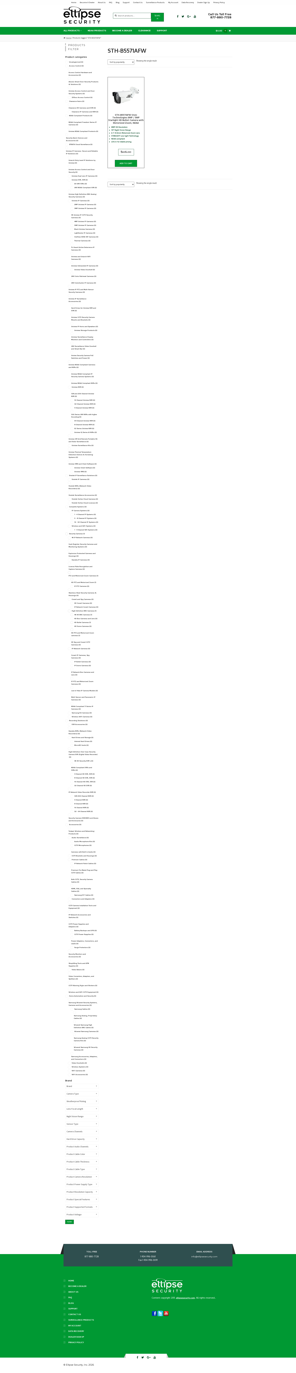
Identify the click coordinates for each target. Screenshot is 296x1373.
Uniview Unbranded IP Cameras (84, 266)
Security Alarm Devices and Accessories (76, 139)
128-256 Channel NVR (84, 796)
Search (157, 17)
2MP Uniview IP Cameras (85, 204)
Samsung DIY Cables (83, 895)
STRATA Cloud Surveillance (80, 144)
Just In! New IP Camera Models (84, 691)
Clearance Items (76, 101)
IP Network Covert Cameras (86, 607)
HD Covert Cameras (83, 603)
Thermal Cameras (82, 241)
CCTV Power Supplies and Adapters (79, 925)
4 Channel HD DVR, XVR (84, 774)
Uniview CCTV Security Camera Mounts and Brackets (83, 318)
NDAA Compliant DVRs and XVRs (81, 769)
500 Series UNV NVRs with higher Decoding (84, 415)
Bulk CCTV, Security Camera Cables (82, 880)
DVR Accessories (80, 724)
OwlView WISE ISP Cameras (86, 237)
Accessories (75, 825)
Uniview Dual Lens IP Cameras (84, 176)
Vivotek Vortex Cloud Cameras (85, 499)
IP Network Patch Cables (85, 863)
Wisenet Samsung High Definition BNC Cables (84, 1026)
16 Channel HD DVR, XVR (84, 782)
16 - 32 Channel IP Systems (86, 522)
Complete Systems (78, 507)
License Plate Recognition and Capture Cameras (80, 567)
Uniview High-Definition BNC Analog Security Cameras (82, 195)
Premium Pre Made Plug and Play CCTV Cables (84, 871)
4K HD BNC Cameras (83, 615)
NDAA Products (97, 30)
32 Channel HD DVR (83, 786)
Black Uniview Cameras (84, 229)
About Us (102, 2)
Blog (117, 2)
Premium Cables (79, 860)
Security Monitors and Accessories (77, 955)
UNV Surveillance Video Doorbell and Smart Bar (83, 347)
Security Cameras (77, 534)
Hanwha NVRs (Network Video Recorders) (80, 732)
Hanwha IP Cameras (81, 560)
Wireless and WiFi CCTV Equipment (84, 992)
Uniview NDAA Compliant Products (83, 131)
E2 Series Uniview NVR (84, 428)
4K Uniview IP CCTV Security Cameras (82, 216)
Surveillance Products (155, 2)
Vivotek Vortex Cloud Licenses (85, 503)
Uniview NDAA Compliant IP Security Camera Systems (82, 375)
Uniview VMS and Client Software (83, 464)
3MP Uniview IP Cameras (85, 208)
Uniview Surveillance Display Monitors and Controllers (82, 338)
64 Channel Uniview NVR (84, 421)
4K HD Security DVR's (83, 761)
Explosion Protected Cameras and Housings (82, 554)
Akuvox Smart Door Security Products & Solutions (83, 83)
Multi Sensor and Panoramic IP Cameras (83, 698)
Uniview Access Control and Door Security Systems (82, 92)
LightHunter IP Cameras (84, 233)
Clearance (144, 30)
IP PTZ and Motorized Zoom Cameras (82, 682)
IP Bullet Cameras (82, 662)
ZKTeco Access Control (82, 97)
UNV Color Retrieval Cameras (83, 276)
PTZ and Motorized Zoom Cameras (83, 576)
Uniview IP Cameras (81, 201)
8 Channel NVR (81, 804)
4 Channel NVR (81, 800)
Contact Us (138, 2)
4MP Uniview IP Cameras (85, 221)
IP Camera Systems (81, 511)
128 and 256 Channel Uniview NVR (82, 395)
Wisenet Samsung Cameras (86, 1031)
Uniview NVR (78, 387)
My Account (173, 2)
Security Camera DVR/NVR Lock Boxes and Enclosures (83, 819)
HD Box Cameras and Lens (85, 619)
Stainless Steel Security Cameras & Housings (83, 594)
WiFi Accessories (80, 1075)
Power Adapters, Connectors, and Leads (84, 942)
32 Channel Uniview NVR (85, 404)
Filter (69, 1222)
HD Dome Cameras (83, 626)
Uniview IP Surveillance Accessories (77, 300)
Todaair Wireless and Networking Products (81, 832)
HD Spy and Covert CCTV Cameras (80, 643)
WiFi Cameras (78, 1071)
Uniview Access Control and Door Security (82, 171)
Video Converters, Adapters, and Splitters (81, 977)
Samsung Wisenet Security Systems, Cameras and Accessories (83, 1004)
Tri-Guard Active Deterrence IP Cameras (83, 248)
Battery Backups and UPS (85, 931)
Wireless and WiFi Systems (84, 526)
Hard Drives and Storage (82, 737)
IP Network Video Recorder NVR (82, 792)
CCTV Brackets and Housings (84, 856)
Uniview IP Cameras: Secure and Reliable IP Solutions (82, 152)
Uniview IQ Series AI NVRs (85, 432)
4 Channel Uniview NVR (84, 408)
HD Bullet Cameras (82, 622)
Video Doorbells (79, 1063)
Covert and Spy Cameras (83, 599)
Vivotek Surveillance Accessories (83, 495)
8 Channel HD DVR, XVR (84, 778)
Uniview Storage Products (85, 330)
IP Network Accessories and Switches (80, 916)
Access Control (76, 66)
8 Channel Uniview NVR (84, 425)
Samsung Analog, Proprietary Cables (85, 1017)
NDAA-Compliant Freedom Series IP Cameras (83, 123)
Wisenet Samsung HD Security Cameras (85, 1048)
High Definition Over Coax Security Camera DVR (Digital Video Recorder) (83, 754)
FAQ (110, 2)
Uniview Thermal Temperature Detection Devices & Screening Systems (81, 454)
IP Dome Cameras (82, 666)
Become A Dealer (87, 2)
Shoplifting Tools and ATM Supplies (79, 964)
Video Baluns (78, 970)
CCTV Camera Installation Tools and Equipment (82, 907)
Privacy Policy (219, 2)
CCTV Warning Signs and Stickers (83, 985)
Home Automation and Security (82, 996)
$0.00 (221, 30)
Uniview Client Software (84, 468)
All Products (72, 30)
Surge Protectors (82, 947)
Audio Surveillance (80, 838)
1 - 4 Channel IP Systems (85, 514)
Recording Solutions (78, 721)
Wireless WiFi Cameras (82, 717)
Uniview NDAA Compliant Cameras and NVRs (82, 366)
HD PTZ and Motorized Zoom (83, 582)
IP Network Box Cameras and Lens (82, 673)
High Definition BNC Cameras (84, 611)
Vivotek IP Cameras (80, 479)
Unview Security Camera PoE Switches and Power (82, 356)
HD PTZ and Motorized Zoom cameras (82, 634)
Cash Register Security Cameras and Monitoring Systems (83, 545)
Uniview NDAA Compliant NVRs (84, 383)
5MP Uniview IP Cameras (85, 225)
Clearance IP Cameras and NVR (85, 112)
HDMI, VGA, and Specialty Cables (81, 890)
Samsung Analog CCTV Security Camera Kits (86, 1039)
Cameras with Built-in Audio (83, 852)
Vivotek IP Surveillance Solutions (83, 475)
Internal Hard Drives (83, 741)
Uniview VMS (80, 472)
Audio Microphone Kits (84, 841)
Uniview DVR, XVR (80, 180)
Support (126, 2)
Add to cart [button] (126, 163)
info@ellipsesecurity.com (204, 1256)
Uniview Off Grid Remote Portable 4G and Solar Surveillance (83, 440)
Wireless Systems (80, 1067)
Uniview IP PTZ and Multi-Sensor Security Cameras (81, 291)
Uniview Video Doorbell (84, 270)
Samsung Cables (82, 1009)
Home (73, 2)
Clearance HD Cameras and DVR (82, 108)
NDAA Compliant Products (80, 116)
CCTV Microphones (83, 845)
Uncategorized (76, 62)
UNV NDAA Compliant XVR (85, 188)
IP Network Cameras (81, 649)
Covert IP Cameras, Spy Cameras (80, 656)
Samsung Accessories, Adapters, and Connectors (84, 1058)
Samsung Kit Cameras (82, 713)
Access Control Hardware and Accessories (80, 73)
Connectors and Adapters (83, 899)
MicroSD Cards (81, 745)
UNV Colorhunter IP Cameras (83, 283)
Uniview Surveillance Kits (83, 445)
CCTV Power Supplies (84, 934)
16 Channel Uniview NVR (84, 400)
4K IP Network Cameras (82, 538)
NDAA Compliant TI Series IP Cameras (82, 707)
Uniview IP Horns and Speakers (84, 326)
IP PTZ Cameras (81, 586)
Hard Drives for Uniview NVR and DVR (83, 309)
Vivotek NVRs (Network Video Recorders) (80, 487)
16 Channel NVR (81, 808)
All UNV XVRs (80, 184)
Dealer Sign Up (203, 2)
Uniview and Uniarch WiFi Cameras (81, 258)
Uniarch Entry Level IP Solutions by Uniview (82, 161)
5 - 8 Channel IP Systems (85, 518)
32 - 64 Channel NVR (83, 811)
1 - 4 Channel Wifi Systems (85, 530)
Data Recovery (188, 2)
